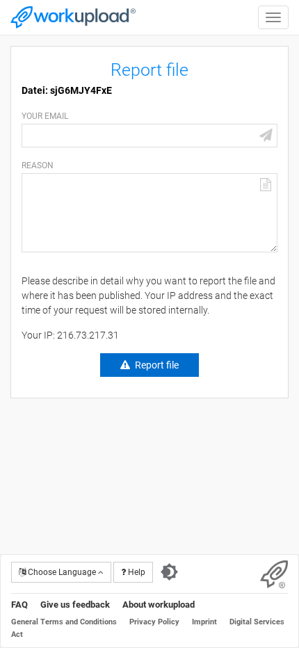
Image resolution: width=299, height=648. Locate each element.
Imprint (204, 621)
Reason (38, 165)
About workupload (158, 604)
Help (135, 572)
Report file (157, 365)
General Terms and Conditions (64, 621)
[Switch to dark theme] (169, 572)
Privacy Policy (154, 621)
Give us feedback (75, 604)
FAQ (19, 604)
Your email (45, 116)
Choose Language (62, 572)
